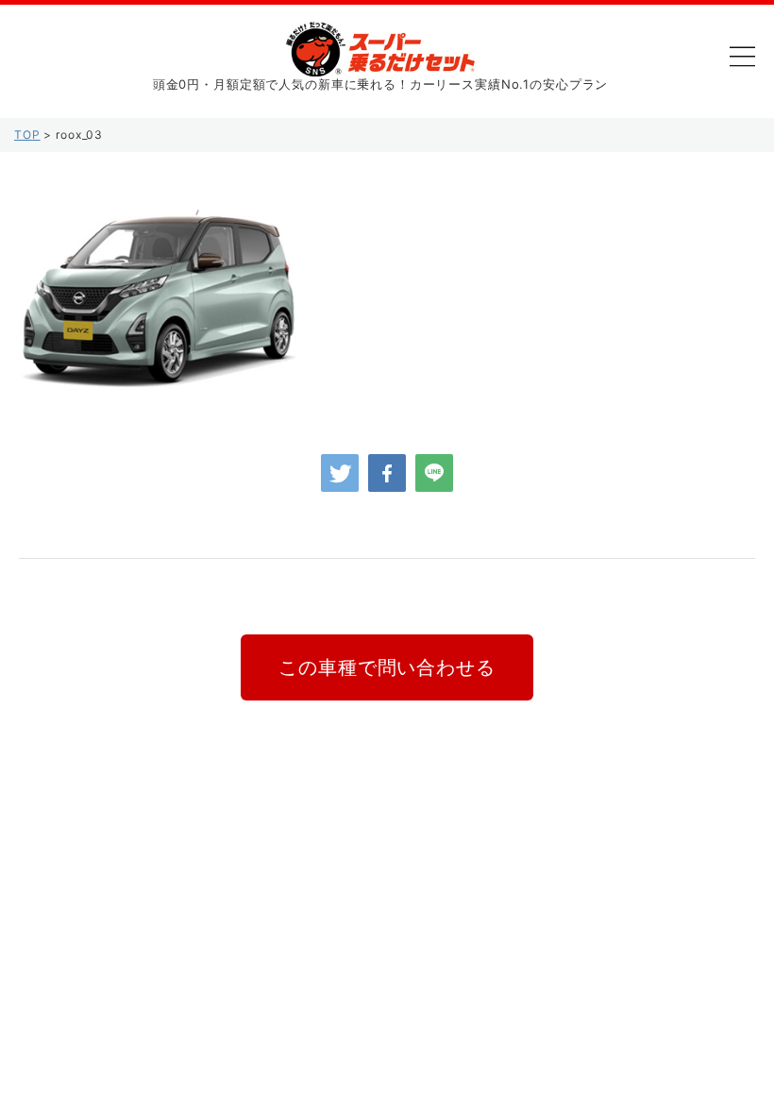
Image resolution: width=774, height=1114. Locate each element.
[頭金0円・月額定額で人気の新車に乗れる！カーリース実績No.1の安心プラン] (380, 62)
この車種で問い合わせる (386, 667)
